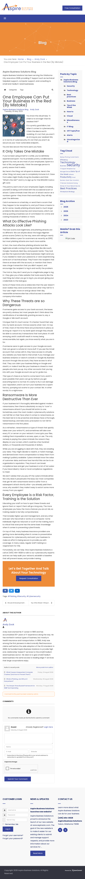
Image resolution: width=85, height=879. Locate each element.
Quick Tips (69, 180)
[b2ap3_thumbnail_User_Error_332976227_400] (14, 125)
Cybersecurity (34, 596)
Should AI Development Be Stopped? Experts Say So (18, 603)
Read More (37, 853)
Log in (7, 829)
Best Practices (68, 188)
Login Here (48, 727)
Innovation (76, 180)
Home (21, 59)
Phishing (12, 596)
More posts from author (44, 667)
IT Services (63, 183)
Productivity (66, 177)
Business (71, 101)
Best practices (71, 95)
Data (73, 171)
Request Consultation (28, 578)
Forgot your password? (13, 838)
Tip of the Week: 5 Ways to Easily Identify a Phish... (43, 603)
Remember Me (11, 824)
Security (22, 596)
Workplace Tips (71, 169)
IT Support (63, 169)
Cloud (70, 116)
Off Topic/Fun (73, 131)
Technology (72, 90)
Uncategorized (73, 140)
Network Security (75, 186)
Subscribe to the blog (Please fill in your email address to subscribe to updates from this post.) (27, 756)
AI (65, 186)
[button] (52, 90)
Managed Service (65, 171)
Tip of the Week (71, 106)
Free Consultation (72, 8)
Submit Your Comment (18, 779)
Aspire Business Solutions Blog (15, 109)
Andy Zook (40, 59)
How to (70, 111)
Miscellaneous (73, 121)
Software (71, 174)
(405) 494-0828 (65, 818)
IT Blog (70, 126)
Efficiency (64, 160)
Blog (29, 59)
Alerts (69, 135)
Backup (62, 157)
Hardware (70, 183)
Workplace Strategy (67, 192)
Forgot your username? (13, 835)
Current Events (74, 157)
